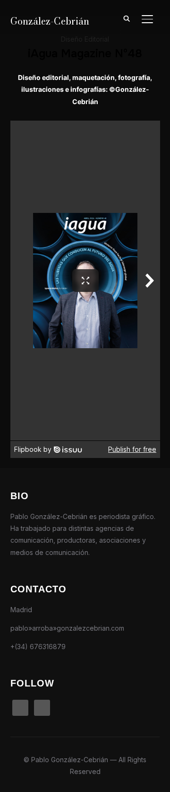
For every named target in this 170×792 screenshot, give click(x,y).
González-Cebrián (49, 21)
